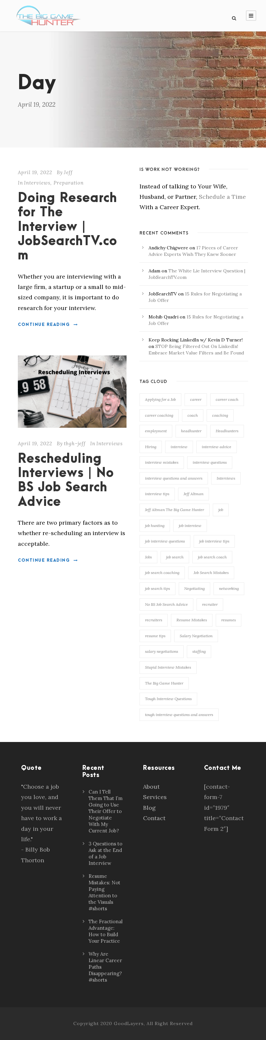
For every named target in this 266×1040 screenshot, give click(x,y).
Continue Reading (44, 324)
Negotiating (194, 588)
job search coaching (162, 572)
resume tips (155, 635)
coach (192, 415)
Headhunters (227, 430)
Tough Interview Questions (168, 698)
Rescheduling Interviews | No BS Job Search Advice (66, 480)
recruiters (153, 619)
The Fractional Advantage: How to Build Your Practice (106, 931)
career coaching (159, 415)
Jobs (148, 557)
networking (229, 588)
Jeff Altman (193, 493)
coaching (220, 415)
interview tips (157, 493)
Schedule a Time (222, 196)
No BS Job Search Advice (166, 604)
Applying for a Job (160, 399)
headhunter (191, 430)
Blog (149, 807)
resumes (228, 619)
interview (179, 446)
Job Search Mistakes (211, 572)
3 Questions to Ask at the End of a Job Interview (105, 853)
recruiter (210, 604)
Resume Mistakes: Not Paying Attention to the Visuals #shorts (104, 892)
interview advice (216, 446)
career (195, 399)
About (151, 786)
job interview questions (165, 541)
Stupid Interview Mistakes (168, 667)
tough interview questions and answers (179, 714)
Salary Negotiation (196, 635)
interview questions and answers (173, 478)
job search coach (212, 557)
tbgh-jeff (75, 443)
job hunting (154, 525)
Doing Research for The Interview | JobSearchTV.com (67, 227)
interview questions (210, 462)
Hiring (150, 446)
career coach (227, 399)
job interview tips (214, 541)
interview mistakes (161, 462)
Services (155, 797)
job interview (190, 525)
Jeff (68, 172)
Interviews (37, 183)
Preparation (69, 183)
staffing (199, 651)
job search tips (157, 588)
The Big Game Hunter (164, 683)
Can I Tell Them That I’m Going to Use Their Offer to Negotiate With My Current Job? (106, 811)
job (220, 509)
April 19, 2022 (35, 172)
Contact (154, 818)
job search (175, 557)
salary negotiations (161, 651)
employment (156, 430)
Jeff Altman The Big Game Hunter (174, 509)
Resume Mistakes (191, 619)
